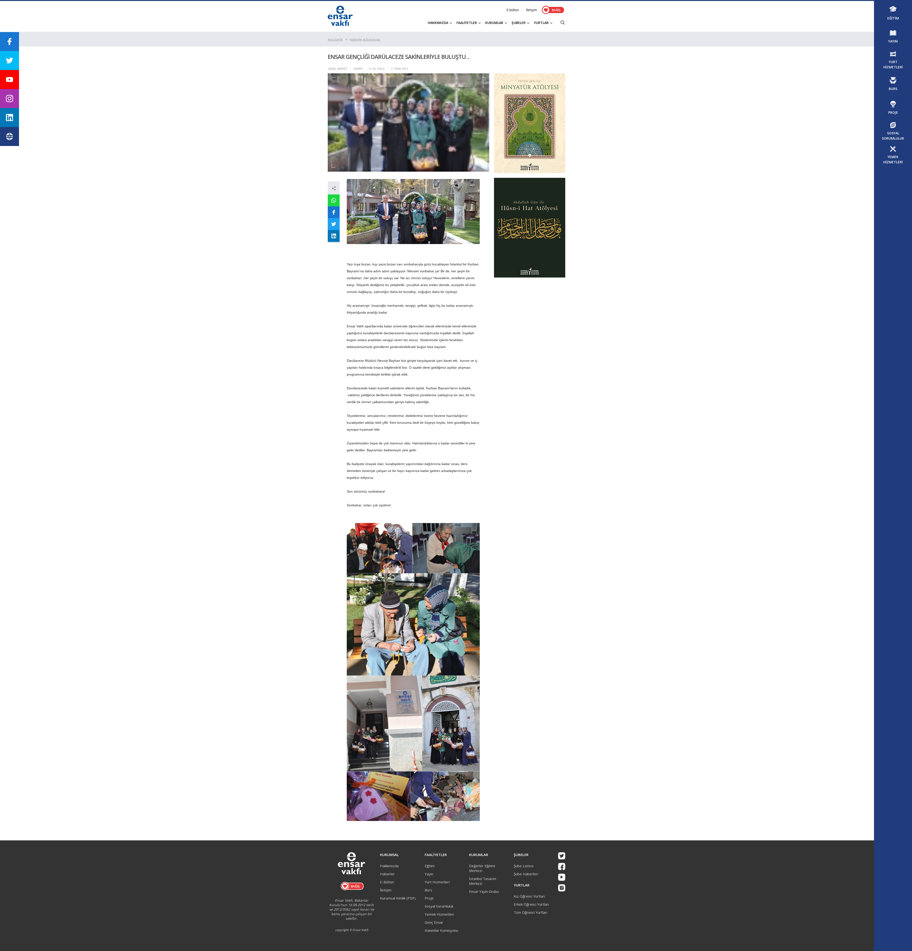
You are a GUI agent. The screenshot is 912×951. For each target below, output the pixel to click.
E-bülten (512, 10)
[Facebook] (561, 866)
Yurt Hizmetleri (437, 882)
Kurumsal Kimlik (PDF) (398, 898)
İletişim (531, 10)
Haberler (387, 873)
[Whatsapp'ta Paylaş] (334, 200)
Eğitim (430, 865)
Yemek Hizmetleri (439, 914)
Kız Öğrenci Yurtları (529, 896)
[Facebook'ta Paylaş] (334, 212)
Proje (429, 898)
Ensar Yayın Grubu (484, 891)
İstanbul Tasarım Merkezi (482, 881)
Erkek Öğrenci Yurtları (531, 904)
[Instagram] (561, 887)
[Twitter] (561, 855)
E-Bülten (387, 882)
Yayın (429, 873)
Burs (428, 890)
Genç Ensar (434, 922)
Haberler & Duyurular (365, 39)
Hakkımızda (389, 865)
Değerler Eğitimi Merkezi (482, 868)
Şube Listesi (523, 865)
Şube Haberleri (526, 873)
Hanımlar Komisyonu (441, 930)
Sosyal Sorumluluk (439, 906)
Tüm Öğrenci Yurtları (530, 912)
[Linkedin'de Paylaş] (334, 236)
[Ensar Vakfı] (340, 24)
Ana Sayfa (335, 39)
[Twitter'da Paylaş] (334, 224)
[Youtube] (561, 877)
